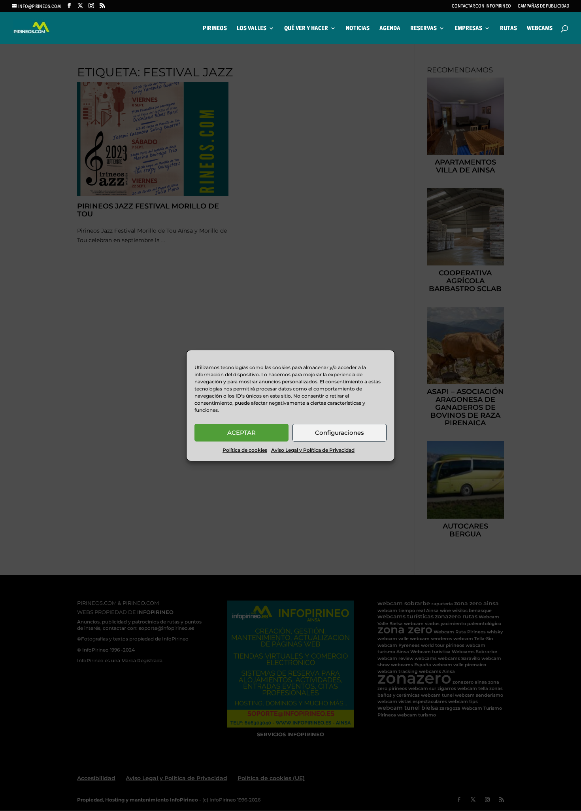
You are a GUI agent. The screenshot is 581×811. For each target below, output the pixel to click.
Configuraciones (339, 432)
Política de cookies (245, 450)
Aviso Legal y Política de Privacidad (313, 450)
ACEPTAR (241, 432)
